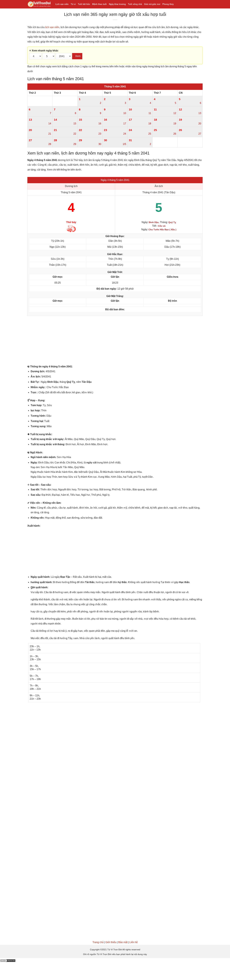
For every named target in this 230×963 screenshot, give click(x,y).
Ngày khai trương (117, 4)
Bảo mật (123, 942)
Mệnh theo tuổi (99, 4)
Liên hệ (133, 942)
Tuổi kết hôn (84, 4)
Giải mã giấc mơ (152, 4)
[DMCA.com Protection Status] (8, 960)
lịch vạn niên (52, 27)
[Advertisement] (115, 341)
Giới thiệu (110, 942)
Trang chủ (98, 942)
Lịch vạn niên (62, 4)
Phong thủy (168, 4)
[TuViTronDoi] (39, 4)
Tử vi (73, 4)
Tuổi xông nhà (135, 4)
